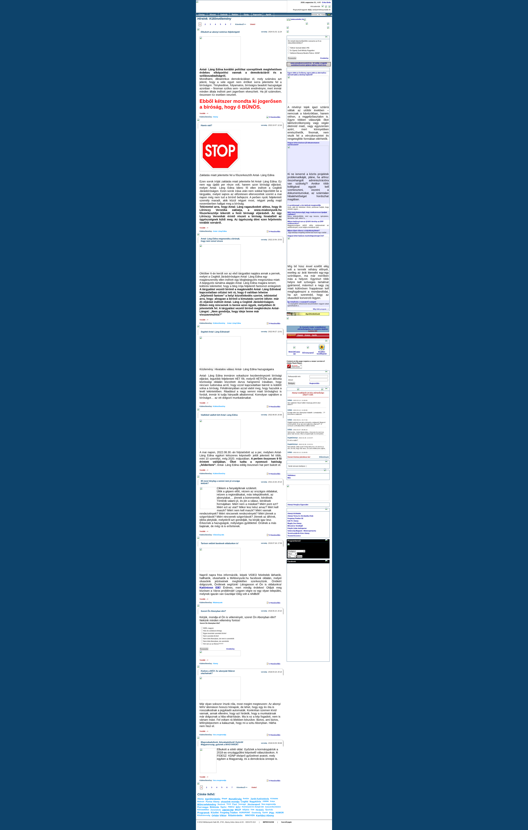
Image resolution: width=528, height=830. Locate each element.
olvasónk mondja (230, 801)
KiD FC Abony (293, 521)
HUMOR (280, 812)
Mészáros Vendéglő (295, 526)
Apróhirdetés (212, 799)
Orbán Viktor (219, 815)
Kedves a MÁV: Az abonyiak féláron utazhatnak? (218, 672)
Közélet (215, 812)
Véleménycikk (218, 535)
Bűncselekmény (206, 804)
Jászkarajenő (253, 804)
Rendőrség (235, 799)
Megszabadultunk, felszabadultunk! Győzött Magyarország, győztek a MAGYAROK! (222, 743)
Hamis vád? (206, 125)
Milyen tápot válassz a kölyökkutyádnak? (304, 231)
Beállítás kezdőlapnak (322, 353)
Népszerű (291, 335)
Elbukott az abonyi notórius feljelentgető (220, 32)
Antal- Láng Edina (220, 231)
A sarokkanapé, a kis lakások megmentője (304, 205)
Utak (252, 810)
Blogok (224, 799)
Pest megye (202, 807)
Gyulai (265, 812)
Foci (234, 804)
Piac (271, 812)
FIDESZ (231, 807)
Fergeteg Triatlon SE (295, 518)
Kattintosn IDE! (211, 587)
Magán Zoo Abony (295, 523)
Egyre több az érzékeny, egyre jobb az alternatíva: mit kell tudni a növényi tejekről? (307, 74)
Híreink (213, 14)
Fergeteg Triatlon (229, 812)
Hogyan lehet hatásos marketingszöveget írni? (306, 236)
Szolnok (221, 804)
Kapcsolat (257, 14)
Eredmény (230, 649)
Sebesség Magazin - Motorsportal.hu (302, 531)
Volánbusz (291, 475)
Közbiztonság (203, 815)
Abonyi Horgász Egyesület (298, 505)
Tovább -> (204, 114)
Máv (289, 478)
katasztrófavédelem (273, 807)
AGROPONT (244, 812)
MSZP (238, 810)
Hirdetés (260, 810)
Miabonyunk (217, 603)
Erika (324, 2)
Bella (329, 2)
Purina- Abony (212, 801)
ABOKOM (227, 810)
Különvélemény (219, 323)
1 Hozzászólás (275, 664)
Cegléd (244, 801)
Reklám (235, 14)
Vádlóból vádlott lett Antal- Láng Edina (219, 415)
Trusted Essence (294, 536)
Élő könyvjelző (308, 353)
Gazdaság (256, 812)
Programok (203, 812)
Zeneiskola (216, 810)
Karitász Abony (265, 815)
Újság (246, 14)
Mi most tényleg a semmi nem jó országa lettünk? (220, 482)
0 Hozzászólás (275, 117)
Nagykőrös (255, 801)
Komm (307, 335)
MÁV (238, 807)
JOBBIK (265, 801)
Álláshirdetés (235, 815)
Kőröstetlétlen (203, 810)
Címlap (202, 14)
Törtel (228, 804)
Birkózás (214, 807)
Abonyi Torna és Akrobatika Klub (300, 516)
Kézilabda (274, 799)
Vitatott (300, 335)
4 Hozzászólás (275, 781)
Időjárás (245, 810)
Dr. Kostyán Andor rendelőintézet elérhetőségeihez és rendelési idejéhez (313, 329)
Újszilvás (269, 810)
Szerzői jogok (286, 822)
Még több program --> (321, 309)
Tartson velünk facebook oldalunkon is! (219, 543)
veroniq (264, 32)
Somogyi (242, 804)
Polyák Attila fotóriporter (297, 528)
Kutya (272, 801)
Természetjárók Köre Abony (299, 533)
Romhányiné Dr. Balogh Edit (253, 807)
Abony (215, 117)
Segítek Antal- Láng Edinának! (215, 332)
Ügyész (223, 807)
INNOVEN (250, 815)
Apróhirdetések (313, 314)
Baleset (200, 801)
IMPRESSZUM (268, 822)
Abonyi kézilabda (294, 513)
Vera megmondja (219, 735)
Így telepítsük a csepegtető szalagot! (302, 302)
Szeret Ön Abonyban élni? (213, 611)
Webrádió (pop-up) (294, 353)
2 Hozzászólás (275, 603)
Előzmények (324, 457)
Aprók (268, 14)
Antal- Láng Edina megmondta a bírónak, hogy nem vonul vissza (220, 239)
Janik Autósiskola (259, 799)
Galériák (223, 14)
